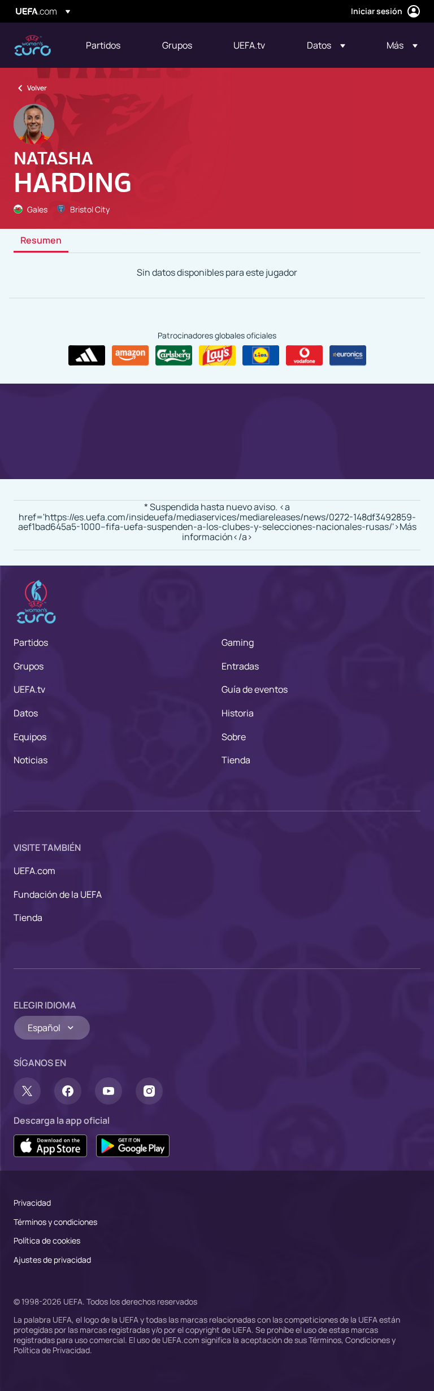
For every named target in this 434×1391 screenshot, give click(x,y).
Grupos (29, 666)
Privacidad (32, 1202)
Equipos (30, 737)
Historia (238, 713)
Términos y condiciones (55, 1221)
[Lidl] (260, 355)
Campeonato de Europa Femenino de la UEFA (32, 45)
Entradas (240, 666)
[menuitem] (110, 45)
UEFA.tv (29, 689)
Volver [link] (37, 88)
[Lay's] (217, 355)
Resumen (41, 241)
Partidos (31, 642)
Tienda (236, 760)
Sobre (234, 737)
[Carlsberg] (173, 355)
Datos (26, 713)
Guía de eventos (255, 689)
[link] (103, 45)
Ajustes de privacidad (52, 1259)
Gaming (238, 642)
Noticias (30, 760)
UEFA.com (34, 870)
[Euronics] (347, 355)
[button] (326, 45)
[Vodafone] (304, 355)
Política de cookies (47, 1240)
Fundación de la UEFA (58, 894)
